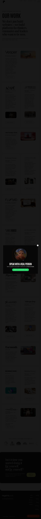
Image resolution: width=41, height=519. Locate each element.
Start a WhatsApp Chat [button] (20, 269)
